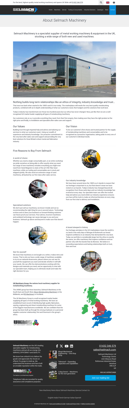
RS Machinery (29, 294)
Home (50, 10)
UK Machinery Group (21, 283)
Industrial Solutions (89, 10)
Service (64, 10)
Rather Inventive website (88, 404)
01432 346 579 (77, 2)
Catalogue (100, 10)
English (108, 2)
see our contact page (108, 372)
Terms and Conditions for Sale (57, 404)
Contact (112, 10)
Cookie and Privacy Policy (73, 404)
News (106, 10)
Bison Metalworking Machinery (45, 292)
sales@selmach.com (104, 349)
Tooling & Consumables (75, 10)
